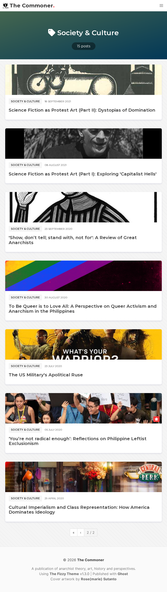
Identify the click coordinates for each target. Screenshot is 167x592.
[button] (161, 5)
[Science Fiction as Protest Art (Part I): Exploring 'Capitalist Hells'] (83, 143)
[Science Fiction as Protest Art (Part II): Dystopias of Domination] (83, 79)
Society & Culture (25, 101)
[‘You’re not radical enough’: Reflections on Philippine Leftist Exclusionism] (83, 408)
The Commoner (32, 5)
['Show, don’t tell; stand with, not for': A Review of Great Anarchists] (83, 207)
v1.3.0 (70, 574)
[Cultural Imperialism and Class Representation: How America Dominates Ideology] (83, 477)
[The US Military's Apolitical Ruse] (83, 344)
